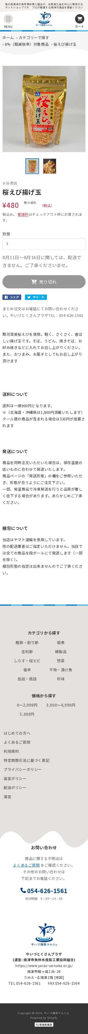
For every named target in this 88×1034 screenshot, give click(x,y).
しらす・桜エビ (27, 660)
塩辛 (27, 669)
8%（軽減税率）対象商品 (27, 44)
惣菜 (61, 660)
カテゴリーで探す (34, 37)
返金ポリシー (15, 778)
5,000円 (27, 714)
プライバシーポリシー (23, 769)
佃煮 (61, 642)
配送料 (23, 214)
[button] (8, 19)
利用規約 (11, 751)
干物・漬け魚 (60, 669)
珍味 (61, 678)
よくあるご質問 (17, 742)
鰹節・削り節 (27, 642)
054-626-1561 (47, 890)
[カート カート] (79, 19)
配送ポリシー (15, 787)
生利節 (27, 651)
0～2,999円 (27, 705)
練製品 (60, 651)
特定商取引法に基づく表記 (26, 760)
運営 (7, 796)
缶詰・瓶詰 (27, 678)
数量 (6, 234)
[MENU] (8, 19)
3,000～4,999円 (60, 705)
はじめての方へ (17, 733)
